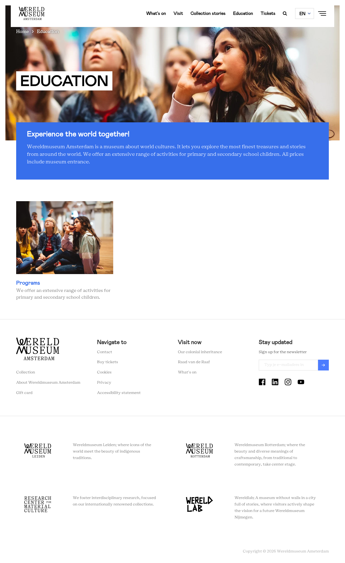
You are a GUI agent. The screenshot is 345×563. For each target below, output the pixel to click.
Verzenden (323, 365)
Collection (25, 372)
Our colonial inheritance (200, 352)
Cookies (104, 372)
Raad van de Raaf (194, 362)
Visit (178, 13)
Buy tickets (107, 362)
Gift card (24, 393)
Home (22, 31)
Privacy (104, 383)
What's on (156, 13)
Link (64, 251)
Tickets (268, 13)
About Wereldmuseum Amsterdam (48, 383)
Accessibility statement (119, 393)
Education (243, 13)
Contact (104, 352)
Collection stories (208, 13)
